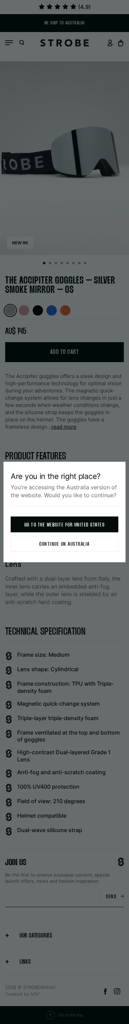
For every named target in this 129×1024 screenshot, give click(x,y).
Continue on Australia (64, 544)
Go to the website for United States (64, 525)
